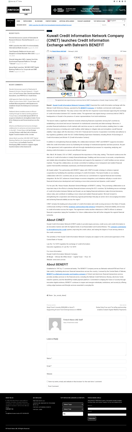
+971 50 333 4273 (24, 413)
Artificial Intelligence (67, 21)
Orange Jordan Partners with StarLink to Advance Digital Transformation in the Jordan (23, 132)
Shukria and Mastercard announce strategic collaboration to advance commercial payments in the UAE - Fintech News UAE (24, 128)
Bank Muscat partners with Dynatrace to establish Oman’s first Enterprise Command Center (23, 106)
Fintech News (27, 21)
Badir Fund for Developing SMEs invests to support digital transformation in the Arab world (23, 144)
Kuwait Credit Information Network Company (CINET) (72, 105)
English (113, 20)
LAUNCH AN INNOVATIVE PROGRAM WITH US (44, 404)
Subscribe (92, 418)
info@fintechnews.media (13, 413)
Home (18, 21)
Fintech (49, 31)
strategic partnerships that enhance (82, 207)
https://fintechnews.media (70, 322)
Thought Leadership (83, 21)
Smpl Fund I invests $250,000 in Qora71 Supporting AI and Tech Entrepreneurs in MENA (64, 308)
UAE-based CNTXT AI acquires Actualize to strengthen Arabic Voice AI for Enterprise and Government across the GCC (24, 119)
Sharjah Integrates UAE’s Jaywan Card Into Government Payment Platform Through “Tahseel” (23, 61)
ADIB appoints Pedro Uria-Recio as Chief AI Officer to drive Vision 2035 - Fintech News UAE (24, 100)
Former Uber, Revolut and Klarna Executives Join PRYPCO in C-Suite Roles (24, 94)
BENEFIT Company (87, 108)
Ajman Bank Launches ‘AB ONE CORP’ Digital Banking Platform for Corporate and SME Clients (24, 69)
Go (64, 414)
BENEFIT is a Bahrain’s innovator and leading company (66, 274)
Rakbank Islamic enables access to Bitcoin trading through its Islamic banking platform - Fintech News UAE (23, 113)
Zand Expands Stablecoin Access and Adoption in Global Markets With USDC (22, 52)
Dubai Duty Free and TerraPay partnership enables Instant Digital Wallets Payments (111, 308)
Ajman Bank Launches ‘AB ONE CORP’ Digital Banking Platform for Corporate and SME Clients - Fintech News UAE (25, 140)
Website (49, 374)
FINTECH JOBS (37, 409)
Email (48, 366)
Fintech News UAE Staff (59, 51)
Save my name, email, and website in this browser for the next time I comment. (75, 381)
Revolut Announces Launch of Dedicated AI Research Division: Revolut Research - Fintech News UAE (23, 91)
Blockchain (38, 21)
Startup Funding (51, 21)
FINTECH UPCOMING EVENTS (42, 407)
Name (49, 358)
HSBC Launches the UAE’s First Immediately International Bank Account (50, 25)
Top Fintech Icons (99, 21)
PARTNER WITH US (39, 401)
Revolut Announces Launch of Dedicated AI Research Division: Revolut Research (23, 39)
